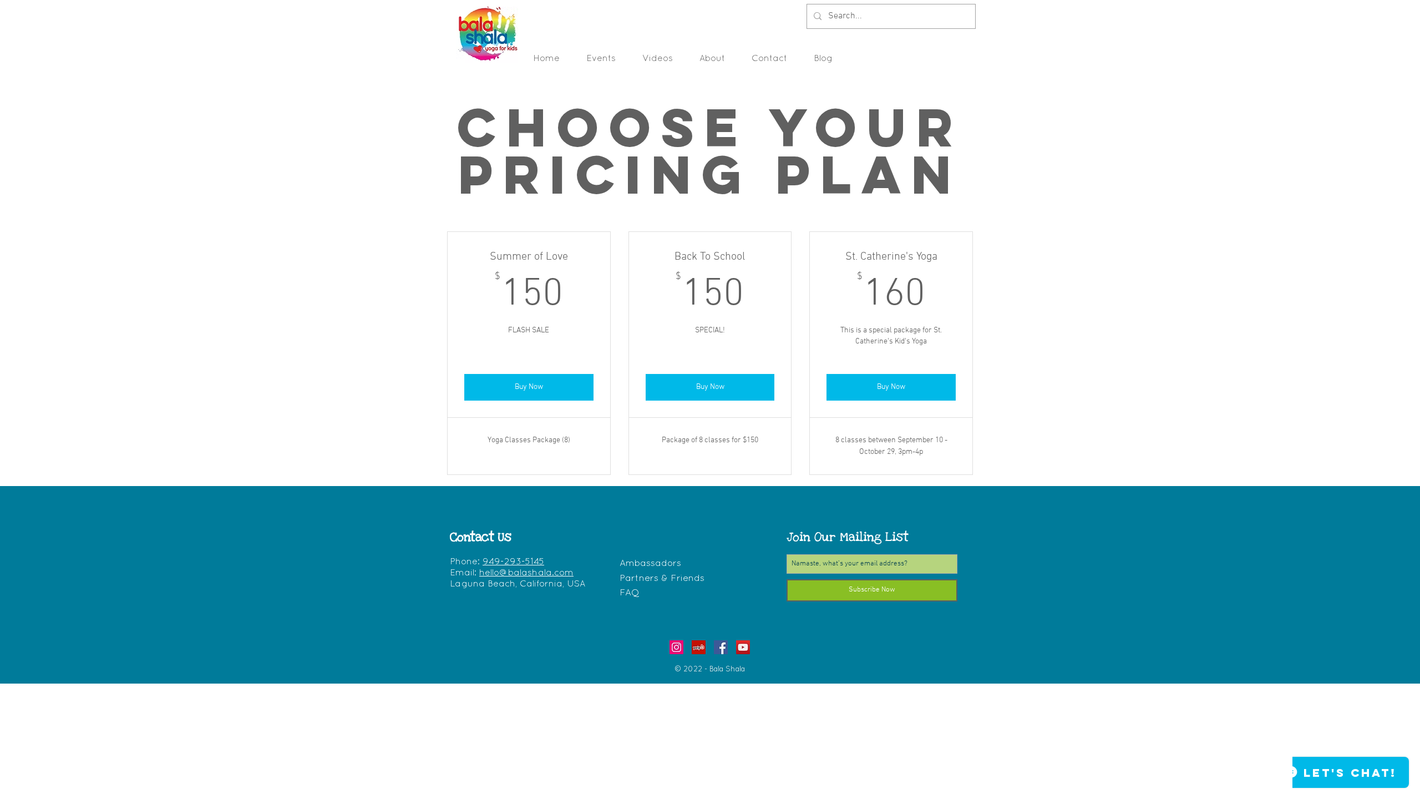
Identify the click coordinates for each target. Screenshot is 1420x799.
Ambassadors (650, 563)
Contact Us (480, 537)
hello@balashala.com (526, 573)
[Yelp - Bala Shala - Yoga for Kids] (699, 647)
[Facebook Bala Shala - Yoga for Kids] (721, 647)
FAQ (630, 593)
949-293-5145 (513, 562)
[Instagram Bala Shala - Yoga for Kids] (676, 647)
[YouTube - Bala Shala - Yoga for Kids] (743, 647)
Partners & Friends (662, 578)
